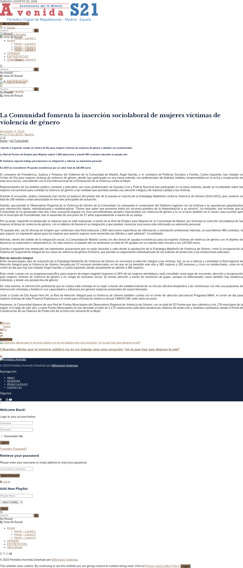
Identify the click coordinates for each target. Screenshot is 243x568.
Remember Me (13, 436)
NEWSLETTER (16, 23)
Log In (6, 481)
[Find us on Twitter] (4, 399)
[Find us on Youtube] (10, 399)
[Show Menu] (1, 79)
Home (11, 27)
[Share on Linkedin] (121, 333)
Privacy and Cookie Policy (162, 565)
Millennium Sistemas (65, 365)
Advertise (13, 381)
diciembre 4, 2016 (12, 131)
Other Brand (15, 91)
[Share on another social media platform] (121, 336)
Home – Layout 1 (25, 38)
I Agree (185, 566)
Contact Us (14, 387)
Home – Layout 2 (25, 47)
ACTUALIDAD (13, 134)
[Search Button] (1, 26)
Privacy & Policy (17, 384)
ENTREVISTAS (17, 56)
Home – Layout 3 (25, 59)
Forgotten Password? (13, 448)
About (11, 378)
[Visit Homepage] (49, 20)
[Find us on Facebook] (1, 399)
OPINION (13, 53)
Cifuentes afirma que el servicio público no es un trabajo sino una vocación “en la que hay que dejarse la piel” (90, 349)
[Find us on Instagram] (7, 399)
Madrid (29, 134)
